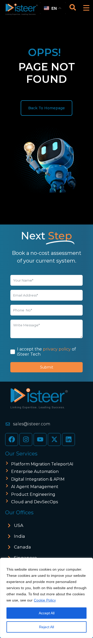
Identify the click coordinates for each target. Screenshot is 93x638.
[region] (46, 598)
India (19, 536)
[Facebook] (11, 439)
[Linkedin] (68, 439)
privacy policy (57, 349)
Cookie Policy (45, 600)
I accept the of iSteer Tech (46, 352)
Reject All (46, 627)
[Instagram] (25, 439)
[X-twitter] (54, 439)
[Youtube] (40, 439)
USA (18, 525)
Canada (22, 547)
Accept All (47, 613)
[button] (46, 525)
